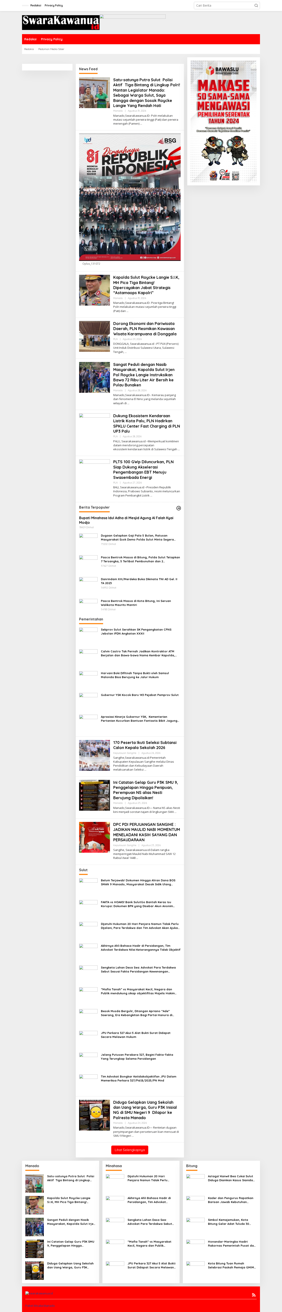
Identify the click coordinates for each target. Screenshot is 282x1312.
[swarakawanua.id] (61, 22)
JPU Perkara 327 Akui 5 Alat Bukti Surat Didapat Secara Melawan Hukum (136, 1035)
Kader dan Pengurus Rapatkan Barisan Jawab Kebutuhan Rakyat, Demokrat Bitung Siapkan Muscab (230, 1200)
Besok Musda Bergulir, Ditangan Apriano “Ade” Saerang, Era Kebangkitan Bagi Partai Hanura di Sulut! (136, 1013)
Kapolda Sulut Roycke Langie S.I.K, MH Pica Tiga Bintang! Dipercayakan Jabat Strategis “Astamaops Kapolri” (146, 285)
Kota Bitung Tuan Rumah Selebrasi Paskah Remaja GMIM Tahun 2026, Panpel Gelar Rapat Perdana (232, 1265)
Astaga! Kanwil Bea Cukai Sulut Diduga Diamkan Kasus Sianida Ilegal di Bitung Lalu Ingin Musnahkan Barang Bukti (230, 1178)
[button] (256, 5)
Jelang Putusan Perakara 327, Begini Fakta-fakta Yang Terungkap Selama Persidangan (137, 1056)
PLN (115, 339)
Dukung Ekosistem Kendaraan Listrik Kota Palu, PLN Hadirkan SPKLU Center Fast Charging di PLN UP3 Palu (146, 423)
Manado (118, 110)
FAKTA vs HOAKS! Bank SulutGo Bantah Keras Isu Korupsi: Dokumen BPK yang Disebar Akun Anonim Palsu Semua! (137, 904)
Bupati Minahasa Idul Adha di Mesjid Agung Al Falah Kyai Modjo (126, 520)
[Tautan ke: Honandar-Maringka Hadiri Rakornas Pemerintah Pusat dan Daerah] (195, 1248)
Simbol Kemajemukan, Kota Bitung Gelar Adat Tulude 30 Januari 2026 (228, 1222)
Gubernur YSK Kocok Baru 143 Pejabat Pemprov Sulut (140, 695)
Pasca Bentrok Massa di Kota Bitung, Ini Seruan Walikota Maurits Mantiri (136, 603)
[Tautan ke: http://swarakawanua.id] (178, 508)
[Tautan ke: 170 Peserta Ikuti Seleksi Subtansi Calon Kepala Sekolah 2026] (94, 755)
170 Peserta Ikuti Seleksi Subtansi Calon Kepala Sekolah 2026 (144, 745)
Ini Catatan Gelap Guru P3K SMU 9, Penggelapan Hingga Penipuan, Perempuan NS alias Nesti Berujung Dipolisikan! (145, 790)
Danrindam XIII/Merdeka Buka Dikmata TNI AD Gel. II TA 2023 (139, 581)
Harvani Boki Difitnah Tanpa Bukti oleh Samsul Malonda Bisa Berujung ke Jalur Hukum (135, 675)
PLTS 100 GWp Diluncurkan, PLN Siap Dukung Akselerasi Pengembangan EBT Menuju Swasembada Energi (143, 469)
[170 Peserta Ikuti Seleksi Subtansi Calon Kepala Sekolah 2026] (145, 769)
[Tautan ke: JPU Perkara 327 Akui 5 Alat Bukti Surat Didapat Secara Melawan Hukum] (88, 1039)
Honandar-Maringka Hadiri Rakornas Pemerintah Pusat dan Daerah (232, 1243)
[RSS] (254, 1295)
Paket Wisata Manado (40, 1306)
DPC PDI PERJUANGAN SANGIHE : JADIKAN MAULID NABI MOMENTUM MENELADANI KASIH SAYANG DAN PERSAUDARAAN (146, 832)
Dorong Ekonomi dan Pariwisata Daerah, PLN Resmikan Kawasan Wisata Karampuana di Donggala (144, 328)
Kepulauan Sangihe (124, 753)
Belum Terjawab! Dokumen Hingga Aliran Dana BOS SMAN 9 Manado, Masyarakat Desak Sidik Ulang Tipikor (138, 882)
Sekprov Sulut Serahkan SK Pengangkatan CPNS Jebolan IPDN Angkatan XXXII (136, 631)
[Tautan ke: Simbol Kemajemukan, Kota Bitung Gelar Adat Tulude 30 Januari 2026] (195, 1227)
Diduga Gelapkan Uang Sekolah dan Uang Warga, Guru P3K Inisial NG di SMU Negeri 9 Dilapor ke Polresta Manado (145, 1110)
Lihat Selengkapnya (130, 1150)
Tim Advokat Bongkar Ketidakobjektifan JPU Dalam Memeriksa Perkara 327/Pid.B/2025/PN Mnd (138, 1078)
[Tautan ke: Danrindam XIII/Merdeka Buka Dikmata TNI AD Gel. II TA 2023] (88, 586)
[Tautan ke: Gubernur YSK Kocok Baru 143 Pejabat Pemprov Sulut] (88, 701)
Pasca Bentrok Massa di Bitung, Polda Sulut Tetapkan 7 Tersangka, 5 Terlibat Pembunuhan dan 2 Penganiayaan (140, 559)
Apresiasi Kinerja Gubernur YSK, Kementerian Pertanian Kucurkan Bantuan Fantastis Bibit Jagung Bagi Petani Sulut (139, 719)
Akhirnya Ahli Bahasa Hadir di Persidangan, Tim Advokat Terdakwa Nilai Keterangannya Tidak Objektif (140, 947)
